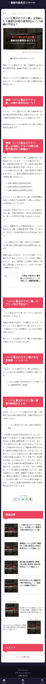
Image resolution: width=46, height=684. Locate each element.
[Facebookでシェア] (19, 499)
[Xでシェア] (15, 499)
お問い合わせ (23, 676)
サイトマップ (23, 670)
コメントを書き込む (23, 657)
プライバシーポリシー (23, 673)
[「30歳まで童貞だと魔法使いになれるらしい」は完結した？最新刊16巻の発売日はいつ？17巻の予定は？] (11, 278)
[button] (30, 499)
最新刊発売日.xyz (35, 281)
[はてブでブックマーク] (23, 499)
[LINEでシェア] (27, 499)
